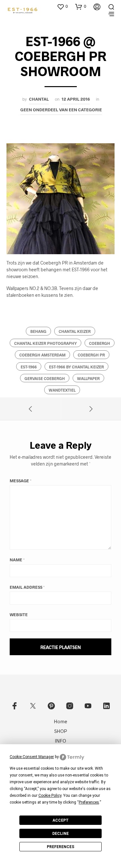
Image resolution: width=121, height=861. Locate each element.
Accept (61, 820)
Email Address (27, 587)
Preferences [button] (89, 802)
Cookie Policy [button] (49, 795)
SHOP (60, 731)
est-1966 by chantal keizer (76, 367)
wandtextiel (62, 390)
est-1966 (29, 367)
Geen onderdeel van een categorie (61, 109)
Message (20, 480)
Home (60, 721)
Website (19, 614)
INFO (60, 741)
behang (38, 331)
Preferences (60, 847)
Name (17, 559)
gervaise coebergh (45, 378)
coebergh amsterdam (42, 355)
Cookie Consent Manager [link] (32, 757)
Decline (60, 833)
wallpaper (88, 378)
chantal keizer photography (45, 343)
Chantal (39, 99)
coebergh (99, 343)
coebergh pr (91, 355)
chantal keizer (75, 331)
